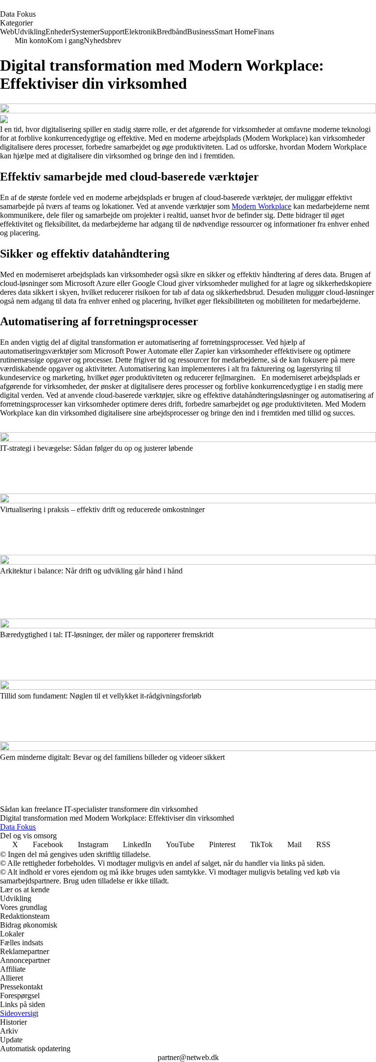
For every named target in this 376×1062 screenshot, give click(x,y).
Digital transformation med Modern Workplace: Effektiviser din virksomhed (117, 818)
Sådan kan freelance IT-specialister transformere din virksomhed (99, 809)
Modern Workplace (261, 206)
